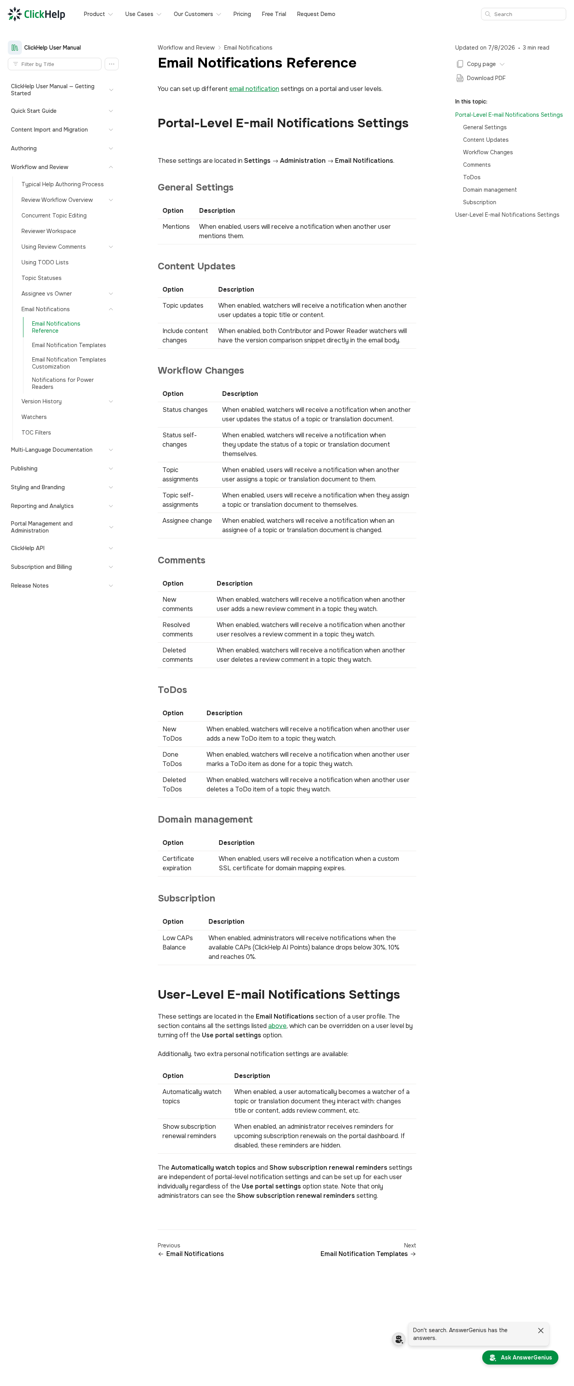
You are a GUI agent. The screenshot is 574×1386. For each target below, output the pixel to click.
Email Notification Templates (364, 1254)
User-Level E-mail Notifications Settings (507, 214)
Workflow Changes (488, 152)
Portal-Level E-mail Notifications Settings (509, 114)
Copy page (481, 64)
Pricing (242, 14)
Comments (477, 164)
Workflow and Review (186, 47)
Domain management (490, 189)
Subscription (479, 202)
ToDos (472, 177)
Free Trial (274, 14)
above (277, 1026)
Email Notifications (248, 47)
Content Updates (486, 139)
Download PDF (486, 78)
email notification (254, 89)
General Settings (485, 127)
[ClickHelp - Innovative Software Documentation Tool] (36, 14)
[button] (112, 64)
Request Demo (316, 14)
